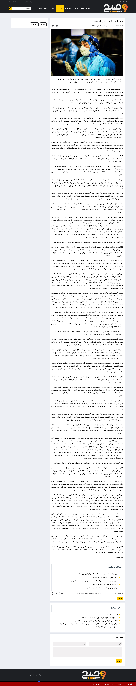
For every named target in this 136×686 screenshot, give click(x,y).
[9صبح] (116, 8)
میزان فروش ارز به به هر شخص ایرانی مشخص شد (101, 588)
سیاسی (76, 8)
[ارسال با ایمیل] (57, 26)
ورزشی (52, 8)
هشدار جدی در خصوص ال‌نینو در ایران (105, 577)
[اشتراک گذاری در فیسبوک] (52, 593)
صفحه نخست (85, 8)
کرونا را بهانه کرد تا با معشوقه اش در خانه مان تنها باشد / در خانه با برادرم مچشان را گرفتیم (88, 624)
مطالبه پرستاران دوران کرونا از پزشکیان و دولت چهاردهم (100, 617)
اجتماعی (59, 8)
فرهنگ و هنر (43, 8)
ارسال (118, 661)
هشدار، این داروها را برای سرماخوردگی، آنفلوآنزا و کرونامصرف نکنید (96, 620)
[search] (10, 8)
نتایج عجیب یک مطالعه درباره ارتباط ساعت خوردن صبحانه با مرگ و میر (94, 581)
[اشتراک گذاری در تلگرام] (56, 593)
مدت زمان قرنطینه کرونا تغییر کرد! (107, 627)
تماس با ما (34, 24)
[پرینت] (52, 26)
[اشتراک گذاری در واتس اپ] (59, 593)
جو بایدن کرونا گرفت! (111, 614)
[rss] (127, 2)
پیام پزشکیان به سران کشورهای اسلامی (105, 584)
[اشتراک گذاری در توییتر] (62, 593)
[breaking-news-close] (134, 684)
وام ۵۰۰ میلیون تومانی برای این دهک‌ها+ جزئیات (108, 684)
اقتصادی (68, 8)
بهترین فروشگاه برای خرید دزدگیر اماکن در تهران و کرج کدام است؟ (96, 574)
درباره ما (43, 24)
